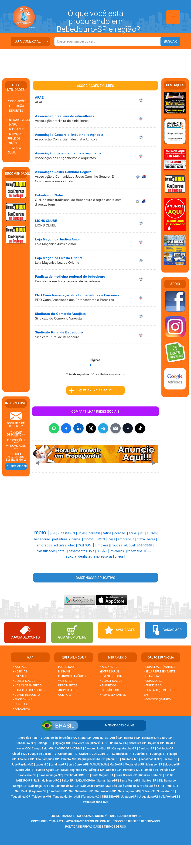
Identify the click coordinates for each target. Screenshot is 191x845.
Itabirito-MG (68, 759)
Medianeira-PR (134, 764)
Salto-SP (67, 780)
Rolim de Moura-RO (46, 780)
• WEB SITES (64, 680)
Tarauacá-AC (91, 796)
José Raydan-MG (22, 764)
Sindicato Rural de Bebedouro (59, 332)
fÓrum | (149, 551)
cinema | (75, 539)
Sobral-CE (148, 791)
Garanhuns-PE (67, 753)
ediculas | (61, 545)
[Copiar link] (128, 428)
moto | (42, 532)
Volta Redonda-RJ (95, 802)
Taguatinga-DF (20, 796)
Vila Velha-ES (169, 796)
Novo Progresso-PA (74, 770)
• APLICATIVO (21, 708)
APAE (39, 97)
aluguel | (130, 545)
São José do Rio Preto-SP (160, 786)
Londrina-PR (59, 764)
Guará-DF (104, 753)
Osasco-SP (113, 770)
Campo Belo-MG (42, 748)
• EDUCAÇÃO (15, 106)
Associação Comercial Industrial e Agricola (69, 134)
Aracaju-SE (100, 737)
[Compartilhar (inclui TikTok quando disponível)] (140, 428)
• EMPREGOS (108, 685)
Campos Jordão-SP (97, 748)
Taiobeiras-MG (41, 796)
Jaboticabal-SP (150, 759)
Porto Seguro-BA (102, 775)
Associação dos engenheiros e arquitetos (68, 153)
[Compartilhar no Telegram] (103, 428)
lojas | (83, 533)
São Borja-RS (38, 786)
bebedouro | (43, 539)
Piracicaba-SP (27, 775)
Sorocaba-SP (165, 791)
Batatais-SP (150, 737)
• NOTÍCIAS (20, 671)
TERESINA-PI (110, 796)
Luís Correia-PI (78, 764)
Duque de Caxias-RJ (43, 753)
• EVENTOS (20, 676)
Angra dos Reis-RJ (29, 737)
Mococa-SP (172, 764)
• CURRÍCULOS (109, 690)
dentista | (146, 545)
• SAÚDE (12, 143)
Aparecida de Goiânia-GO (60, 737)
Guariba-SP (142, 753)
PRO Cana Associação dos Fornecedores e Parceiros (77, 295)
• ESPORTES (15, 110)
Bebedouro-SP (25, 743)
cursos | (152, 533)
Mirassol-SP (154, 764)
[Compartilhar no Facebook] (66, 428)
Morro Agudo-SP (48, 770)
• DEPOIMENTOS (67, 685)
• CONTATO (64, 694)
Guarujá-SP (159, 753)
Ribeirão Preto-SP (151, 775)
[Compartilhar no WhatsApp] (54, 428)
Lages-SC (42, 764)
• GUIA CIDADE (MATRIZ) (159, 667)
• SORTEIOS (20, 704)
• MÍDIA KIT (63, 671)
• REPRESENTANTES (113, 694)
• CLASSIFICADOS (24, 680)
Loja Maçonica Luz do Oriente (59, 258)
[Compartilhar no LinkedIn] (78, 428)
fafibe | (108, 533)
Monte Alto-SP (25, 770)
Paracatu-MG (131, 770)
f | (135, 539)
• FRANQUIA (152, 676)
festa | (103, 550)
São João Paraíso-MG (95, 786)
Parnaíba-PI (150, 770)
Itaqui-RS (113, 759)
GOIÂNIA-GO (87, 753)
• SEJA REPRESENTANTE (160, 671)
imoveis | (103, 545)
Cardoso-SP (146, 748)
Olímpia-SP (96, 770)
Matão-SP (116, 764)
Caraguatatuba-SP (124, 748)
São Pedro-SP (58, 791)
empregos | (45, 545)
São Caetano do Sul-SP (64, 786)
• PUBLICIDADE (66, 667)
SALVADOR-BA (85, 780)
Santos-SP (149, 780)
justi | (142, 533)
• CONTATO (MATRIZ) (157, 699)
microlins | (118, 551)
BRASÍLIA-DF (99, 743)
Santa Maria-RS (129, 780)
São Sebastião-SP (81, 791)
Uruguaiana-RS (149, 796)
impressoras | (104, 556)
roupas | (118, 545)
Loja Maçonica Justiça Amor (57, 239)
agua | (133, 533)
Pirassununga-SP (50, 775)
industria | (95, 533)
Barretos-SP (132, 737)
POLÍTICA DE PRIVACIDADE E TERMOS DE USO (95, 826)
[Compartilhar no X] (91, 428)
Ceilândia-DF (165, 748)
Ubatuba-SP (129, 796)
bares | (152, 539)
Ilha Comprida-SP (47, 759)
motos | (90, 539)
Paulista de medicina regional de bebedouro (70, 276)
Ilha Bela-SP (26, 759)
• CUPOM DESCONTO (26, 694)
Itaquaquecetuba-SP (91, 759)
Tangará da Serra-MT (66, 796)
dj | (75, 533)
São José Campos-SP (126, 786)
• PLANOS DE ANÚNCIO (71, 676)
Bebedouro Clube (49, 195)
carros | (87, 545)
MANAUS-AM (99, 764)
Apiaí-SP (85, 737)
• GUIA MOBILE (153, 680)
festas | (67, 533)
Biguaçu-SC (62, 743)
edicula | (72, 556)
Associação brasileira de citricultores (64, 116)
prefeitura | (60, 539)
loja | (92, 551)
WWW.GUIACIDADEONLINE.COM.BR (88, 821)
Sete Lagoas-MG (129, 791)
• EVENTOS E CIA (111, 676)
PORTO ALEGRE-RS (76, 775)
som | (102, 538)
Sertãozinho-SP (105, 791)
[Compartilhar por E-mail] (115, 428)
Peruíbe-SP (167, 770)
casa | (113, 539)
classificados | (47, 551)
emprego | (125, 539)
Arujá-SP (116, 737)
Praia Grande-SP (126, 775)
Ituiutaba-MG (130, 759)
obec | (73, 545)
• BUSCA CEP (15, 129)
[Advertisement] (95, 62)
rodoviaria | (135, 551)
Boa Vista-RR (80, 743)
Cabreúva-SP (137, 743)
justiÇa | (55, 533)
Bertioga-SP (44, 743)
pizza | (142, 539)
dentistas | (86, 556)
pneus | (120, 556)
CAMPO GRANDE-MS (68, 748)
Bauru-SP (166, 737)
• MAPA (12, 124)
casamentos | (79, 551)
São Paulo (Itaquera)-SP (31, 791)
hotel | (62, 551)
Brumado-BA (118, 743)
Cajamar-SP (156, 743)
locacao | (120, 533)
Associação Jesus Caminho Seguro (63, 172)
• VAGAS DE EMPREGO (27, 685)
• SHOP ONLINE (22, 699)
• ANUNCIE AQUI (67, 690)
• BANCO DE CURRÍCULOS (29, 690)
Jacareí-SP (170, 759)
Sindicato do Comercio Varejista (60, 314)
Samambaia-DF (107, 780)
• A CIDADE (20, 667)
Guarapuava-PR (122, 753)
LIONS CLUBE (46, 221)
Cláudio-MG (19, 753)
